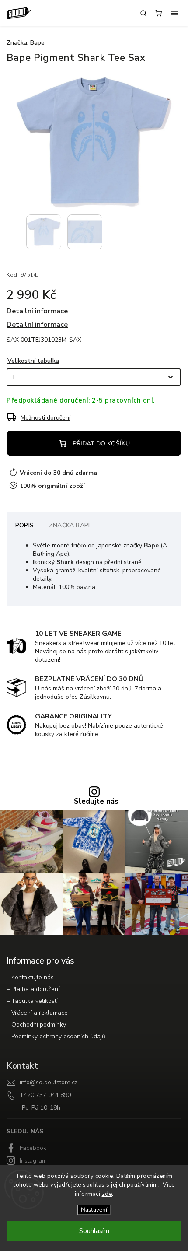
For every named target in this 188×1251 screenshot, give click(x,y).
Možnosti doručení (45, 417)
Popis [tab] (24, 525)
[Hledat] (143, 13)
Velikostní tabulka (33, 361)
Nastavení (94, 1210)
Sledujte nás (96, 802)
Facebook (33, 1148)
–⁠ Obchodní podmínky (36, 1024)
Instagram (33, 1160)
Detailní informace (37, 311)
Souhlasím (94, 1230)
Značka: (26, 43)
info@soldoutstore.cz (49, 1082)
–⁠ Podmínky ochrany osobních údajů (56, 1036)
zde (107, 1194)
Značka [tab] (70, 525)
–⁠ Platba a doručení (33, 989)
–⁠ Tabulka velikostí (32, 1001)
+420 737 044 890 (45, 1095)
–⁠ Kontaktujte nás (30, 977)
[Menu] (175, 13)
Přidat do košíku (101, 443)
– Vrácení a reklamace (37, 1013)
